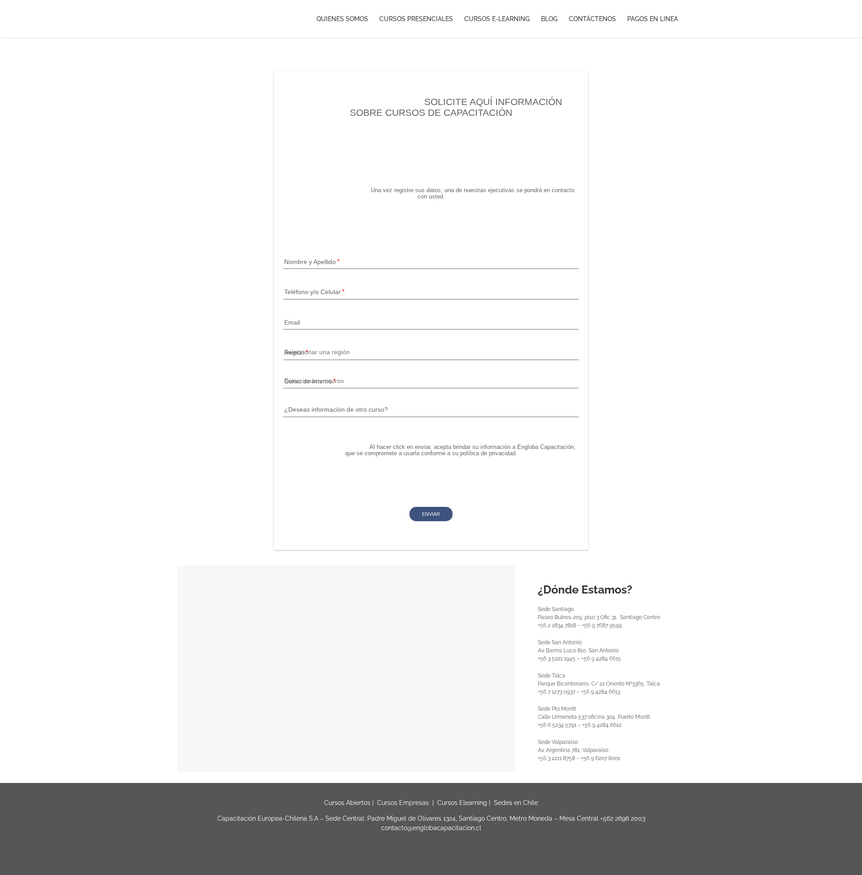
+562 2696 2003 (622, 818)
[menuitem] (348, 19)
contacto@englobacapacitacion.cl (431, 827)
